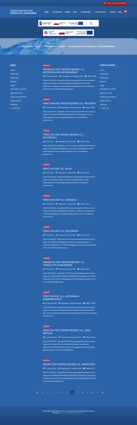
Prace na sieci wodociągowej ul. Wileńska (69, 103)
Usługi (12, 85)
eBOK (120, 12)
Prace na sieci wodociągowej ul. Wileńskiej (63, 136)
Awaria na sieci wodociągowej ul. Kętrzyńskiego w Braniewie (64, 71)
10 (92, 392)
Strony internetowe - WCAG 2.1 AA (72, 413)
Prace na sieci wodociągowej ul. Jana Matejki (66, 331)
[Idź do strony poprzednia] (42, 392)
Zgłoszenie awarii (16, 93)
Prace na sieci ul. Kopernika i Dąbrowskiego (61, 297)
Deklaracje (14, 104)
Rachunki (13, 81)
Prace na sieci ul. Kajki (57, 168)
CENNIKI (67, 12)
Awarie (12, 70)
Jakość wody (57, 12)
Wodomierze (14, 74)
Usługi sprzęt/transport (18, 97)
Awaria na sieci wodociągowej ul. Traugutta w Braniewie (64, 263)
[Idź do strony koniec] (102, 392)
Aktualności (86, 12)
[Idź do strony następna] (97, 392)
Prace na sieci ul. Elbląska (60, 199)
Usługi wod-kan (15, 100)
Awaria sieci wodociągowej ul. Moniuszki (69, 364)
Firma (46, 12)
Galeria (112, 12)
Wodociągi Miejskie (23, 12)
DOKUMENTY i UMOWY (18, 89)
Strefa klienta (100, 12)
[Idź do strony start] (37, 392)
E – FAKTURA (15, 108)
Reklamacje (14, 78)
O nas (75, 12)
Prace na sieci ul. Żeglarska (60, 231)
